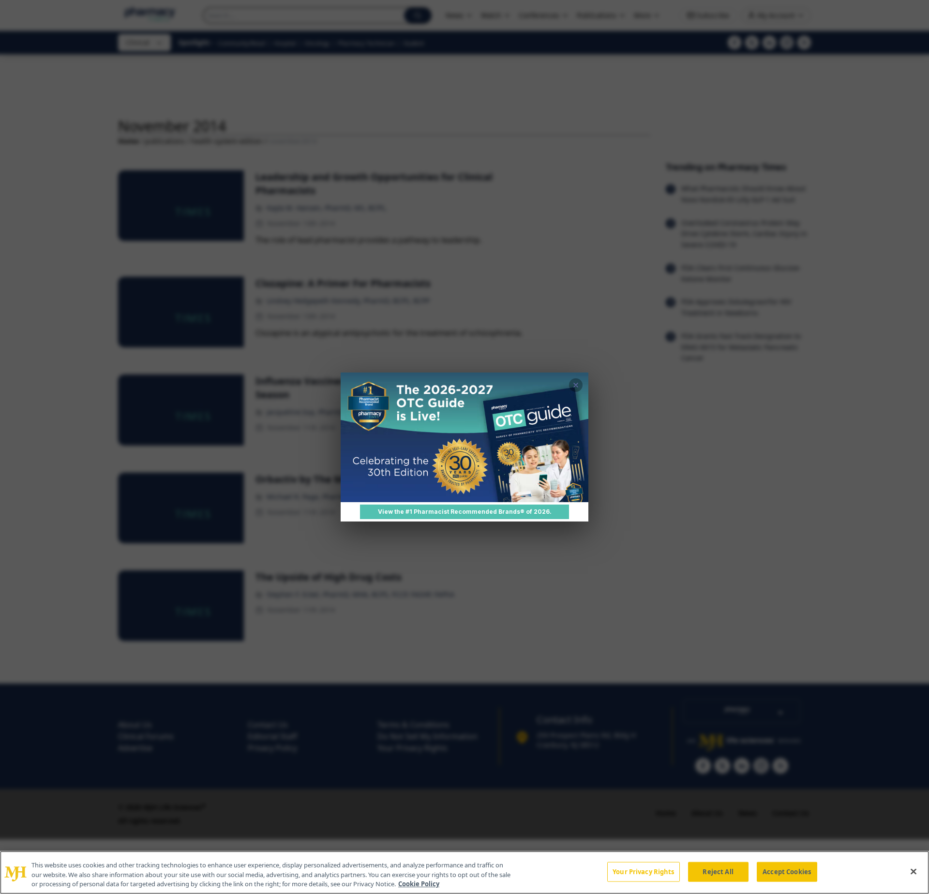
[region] (464, 872)
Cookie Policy (418, 883)
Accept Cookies (787, 871)
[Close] (913, 871)
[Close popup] (576, 385)
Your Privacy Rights (643, 871)
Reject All (718, 871)
